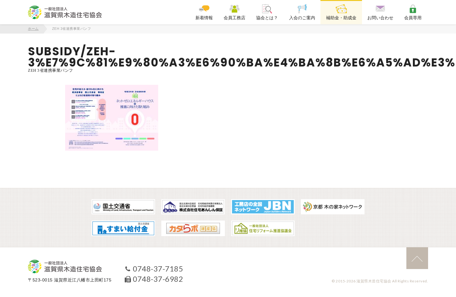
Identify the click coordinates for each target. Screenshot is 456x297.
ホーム (33, 28)
